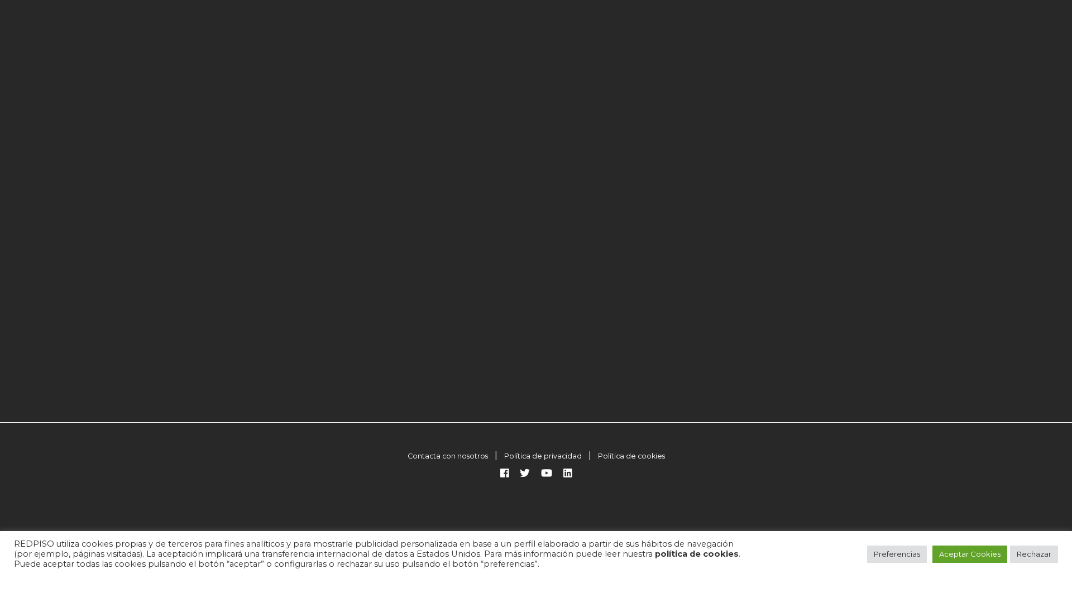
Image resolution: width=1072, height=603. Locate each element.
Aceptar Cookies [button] (970, 553)
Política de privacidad (543, 456)
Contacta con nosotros (448, 456)
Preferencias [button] (897, 553)
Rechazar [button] (1034, 553)
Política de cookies (631, 456)
